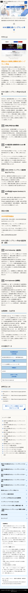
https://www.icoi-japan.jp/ (8, 380)
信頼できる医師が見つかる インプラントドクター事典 (17, 590)
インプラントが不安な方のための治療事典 (14, 447)
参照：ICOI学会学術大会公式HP (9, 234)
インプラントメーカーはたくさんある (13, 449)
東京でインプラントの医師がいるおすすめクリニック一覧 (14, 407)
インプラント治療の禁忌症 (10, 445)
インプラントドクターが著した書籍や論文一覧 (15, 451)
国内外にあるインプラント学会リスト (13, 443)
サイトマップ (4, 518)
